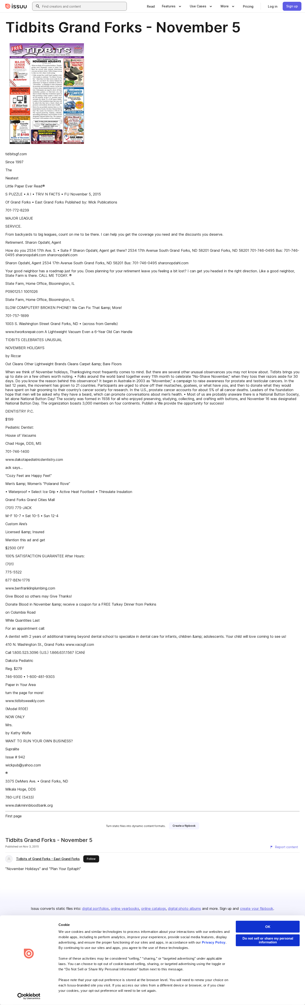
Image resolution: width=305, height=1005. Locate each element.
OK (267, 927)
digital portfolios (95, 908)
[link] (150, 6)
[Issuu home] (16, 6)
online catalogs (153, 908)
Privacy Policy (214, 942)
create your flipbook (256, 908)
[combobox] (83, 6)
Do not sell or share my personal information (267, 940)
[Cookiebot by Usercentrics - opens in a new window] (28, 996)
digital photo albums (184, 908)
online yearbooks (125, 908)
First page (13, 816)
